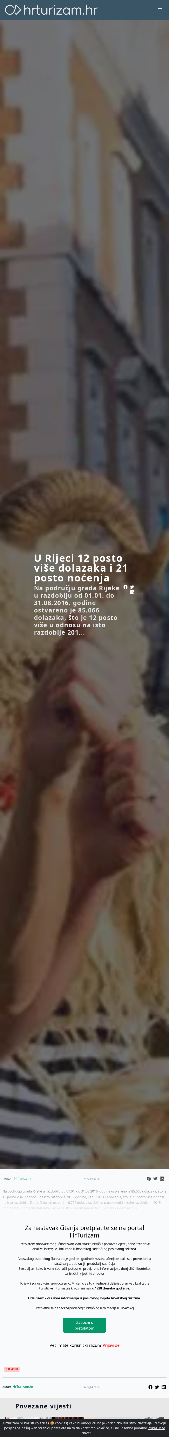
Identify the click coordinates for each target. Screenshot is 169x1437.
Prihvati (86, 1433)
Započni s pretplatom (84, 1325)
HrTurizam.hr (23, 1386)
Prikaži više (156, 1428)
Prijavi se (111, 1345)
